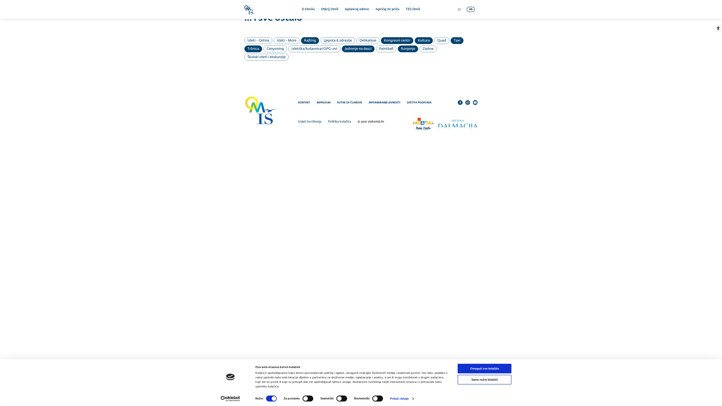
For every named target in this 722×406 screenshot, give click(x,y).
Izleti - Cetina (258, 40)
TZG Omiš (413, 9)
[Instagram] (467, 102)
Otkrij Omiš (329, 9)
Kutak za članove (349, 102)
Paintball (386, 49)
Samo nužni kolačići (484, 379)
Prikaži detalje (399, 398)
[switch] (308, 398)
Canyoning (275, 49)
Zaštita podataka (419, 102)
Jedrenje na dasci (358, 49)
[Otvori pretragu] (459, 9)
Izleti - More (287, 40)
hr (470, 9)
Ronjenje (408, 49)
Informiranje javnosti (384, 102)
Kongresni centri (397, 40)
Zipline (428, 49)
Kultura (424, 40)
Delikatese (367, 40)
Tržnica (253, 49)
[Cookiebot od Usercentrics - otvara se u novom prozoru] (230, 398)
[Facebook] (460, 102)
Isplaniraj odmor (357, 9)
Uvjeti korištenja (310, 121)
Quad (441, 40)
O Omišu (308, 9)
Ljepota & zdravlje (338, 40)
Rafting (310, 40)
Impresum (324, 102)
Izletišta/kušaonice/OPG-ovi (314, 49)
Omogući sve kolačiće (484, 368)
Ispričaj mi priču (387, 9)
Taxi (457, 40)
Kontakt (304, 102)
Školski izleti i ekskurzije (266, 57)
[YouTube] (475, 102)
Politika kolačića (339, 121)
